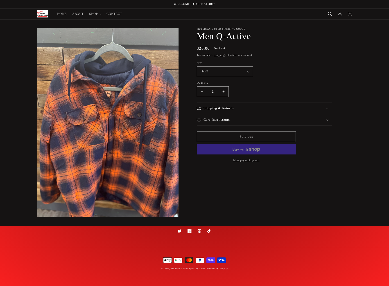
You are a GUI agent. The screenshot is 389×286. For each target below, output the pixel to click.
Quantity (202, 82)
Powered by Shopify (217, 268)
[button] (95, 14)
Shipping (219, 55)
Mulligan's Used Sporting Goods (188, 268)
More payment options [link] (246, 160)
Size (199, 63)
